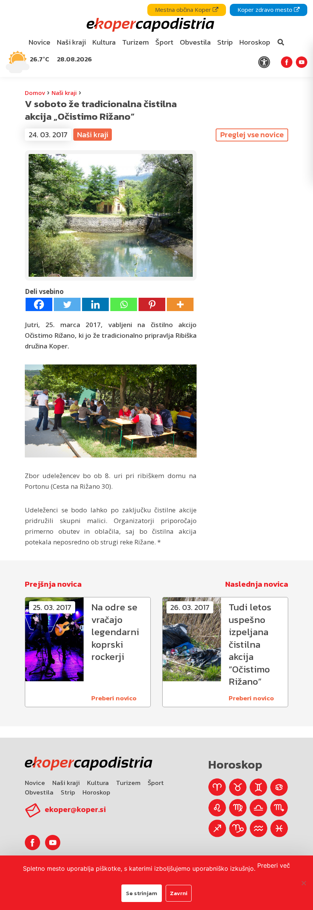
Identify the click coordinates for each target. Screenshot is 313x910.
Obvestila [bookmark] (195, 42)
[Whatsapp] (123, 304)
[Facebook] (39, 304)
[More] (180, 304)
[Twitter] (67, 304)
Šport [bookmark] (164, 42)
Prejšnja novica (53, 584)
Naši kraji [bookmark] (71, 42)
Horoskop (96, 792)
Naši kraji (64, 92)
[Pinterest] (152, 304)
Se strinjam (141, 893)
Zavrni (178, 893)
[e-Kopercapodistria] (149, 25)
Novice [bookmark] (39, 42)
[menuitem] (40, 42)
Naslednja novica (256, 584)
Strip (68, 792)
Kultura (98, 783)
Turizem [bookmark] (135, 42)
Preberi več (273, 865)
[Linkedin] (95, 304)
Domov (35, 92)
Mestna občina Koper (184, 9)
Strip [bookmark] (225, 42)
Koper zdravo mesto (265, 9)
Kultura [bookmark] (104, 42)
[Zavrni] (303, 883)
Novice (35, 783)
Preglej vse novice (252, 134)
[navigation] (156, 38)
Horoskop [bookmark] (254, 42)
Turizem (128, 783)
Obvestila (39, 792)
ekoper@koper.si (75, 809)
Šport (156, 783)
